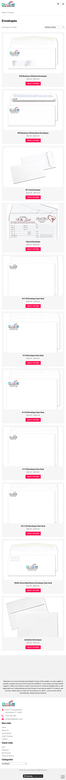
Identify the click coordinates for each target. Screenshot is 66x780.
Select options (33, 83)
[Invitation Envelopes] (33, 617)
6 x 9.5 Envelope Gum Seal (33, 412)
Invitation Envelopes (33, 640)
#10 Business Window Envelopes (33, 76)
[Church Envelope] (33, 221)
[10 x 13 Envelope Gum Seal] (33, 276)
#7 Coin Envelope (33, 190)
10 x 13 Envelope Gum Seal (33, 299)
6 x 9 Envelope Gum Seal (33, 355)
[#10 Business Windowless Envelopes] (33, 110)
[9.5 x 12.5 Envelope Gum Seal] (33, 503)
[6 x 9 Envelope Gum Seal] (33, 333)
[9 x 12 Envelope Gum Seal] (33, 446)
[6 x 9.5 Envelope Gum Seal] (33, 390)
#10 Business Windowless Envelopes (33, 133)
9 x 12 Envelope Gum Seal (33, 469)
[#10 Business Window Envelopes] (33, 53)
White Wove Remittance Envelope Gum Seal (33, 583)
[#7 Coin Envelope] (33, 167)
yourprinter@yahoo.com (14, 719)
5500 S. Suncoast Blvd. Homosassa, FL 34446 (13, 711)
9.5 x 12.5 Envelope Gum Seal (33, 526)
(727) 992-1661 (10, 716)
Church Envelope (33, 242)
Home (4, 12)
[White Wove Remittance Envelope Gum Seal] (33, 560)
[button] (63, 777)
